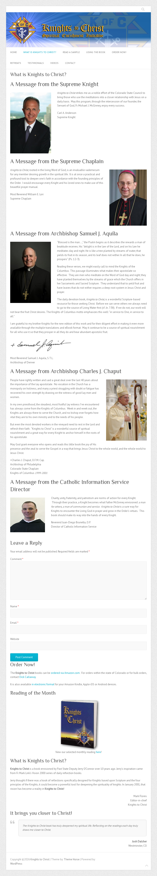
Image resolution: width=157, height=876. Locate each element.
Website (14, 639)
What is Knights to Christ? (39, 52)
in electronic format (43, 684)
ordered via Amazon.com (65, 673)
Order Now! (119, 52)
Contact (70, 62)
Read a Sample (71, 52)
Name (14, 606)
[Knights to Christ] (78, 14)
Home (13, 52)
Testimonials (36, 62)
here (98, 752)
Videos (54, 62)
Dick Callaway (27, 677)
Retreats (15, 62)
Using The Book (95, 52)
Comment (16, 559)
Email (14, 622)
